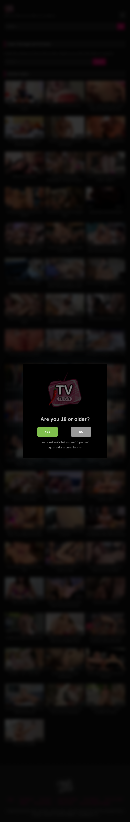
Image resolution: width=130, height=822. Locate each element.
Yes (47, 431)
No (81, 431)
